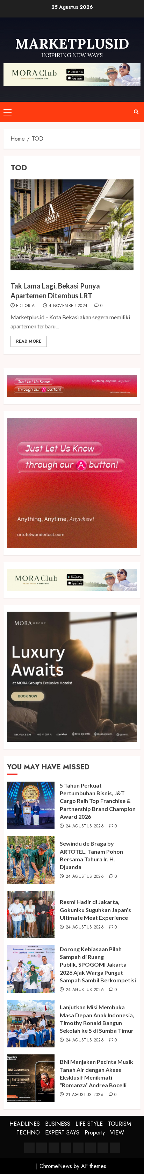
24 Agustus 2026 (85, 826)
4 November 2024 (68, 306)
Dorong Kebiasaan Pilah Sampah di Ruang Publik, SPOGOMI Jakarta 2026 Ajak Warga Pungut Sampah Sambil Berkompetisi (98, 965)
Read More (28, 341)
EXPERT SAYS (62, 1133)
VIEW (117, 1133)
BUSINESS (57, 1124)
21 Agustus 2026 (84, 1095)
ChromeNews (55, 1166)
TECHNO (28, 1133)
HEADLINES (24, 1124)
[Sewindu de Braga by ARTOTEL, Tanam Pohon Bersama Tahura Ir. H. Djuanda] (31, 860)
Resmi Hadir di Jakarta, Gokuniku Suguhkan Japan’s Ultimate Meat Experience (95, 909)
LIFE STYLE (89, 1124)
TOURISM (119, 1124)
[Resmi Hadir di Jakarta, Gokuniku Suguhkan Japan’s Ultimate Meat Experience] (31, 914)
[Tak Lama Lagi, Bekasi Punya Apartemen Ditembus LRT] (72, 224)
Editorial (26, 306)
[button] (7, 112)
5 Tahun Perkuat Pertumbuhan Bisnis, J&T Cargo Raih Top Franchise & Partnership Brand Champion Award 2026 (98, 801)
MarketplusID (72, 43)
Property (95, 1133)
